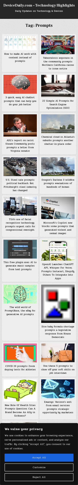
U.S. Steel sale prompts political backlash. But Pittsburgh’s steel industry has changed (20, 185)
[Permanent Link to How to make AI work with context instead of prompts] (20, 43)
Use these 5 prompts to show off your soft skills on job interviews (58, 369)
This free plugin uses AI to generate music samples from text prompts (20, 266)
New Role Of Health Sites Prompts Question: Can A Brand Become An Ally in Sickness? (20, 410)
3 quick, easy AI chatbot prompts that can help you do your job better (20, 101)
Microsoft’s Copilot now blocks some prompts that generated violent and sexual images (58, 228)
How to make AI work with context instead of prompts (20, 57)
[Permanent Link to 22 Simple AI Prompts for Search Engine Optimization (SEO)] (58, 86)
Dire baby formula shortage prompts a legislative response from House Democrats (58, 332)
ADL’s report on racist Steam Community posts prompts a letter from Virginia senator (20, 146)
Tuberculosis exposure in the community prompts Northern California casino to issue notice (58, 63)
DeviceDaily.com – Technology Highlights (39, 5)
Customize (39, 467)
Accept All (39, 457)
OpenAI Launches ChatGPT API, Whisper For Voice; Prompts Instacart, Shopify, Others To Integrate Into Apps (58, 271)
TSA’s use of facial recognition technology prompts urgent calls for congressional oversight (20, 225)
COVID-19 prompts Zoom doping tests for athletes (20, 368)
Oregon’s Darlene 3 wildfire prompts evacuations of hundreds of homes (58, 183)
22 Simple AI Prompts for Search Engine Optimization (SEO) (58, 104)
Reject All (39, 477)
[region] (39, 454)
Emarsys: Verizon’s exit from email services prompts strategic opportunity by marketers (57, 407)
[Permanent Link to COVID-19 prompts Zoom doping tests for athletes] (20, 353)
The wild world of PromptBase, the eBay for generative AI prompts (20, 310)
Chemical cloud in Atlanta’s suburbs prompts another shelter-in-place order (58, 140)
